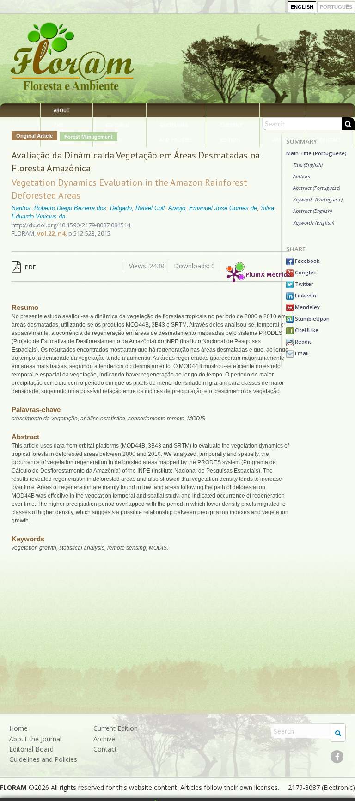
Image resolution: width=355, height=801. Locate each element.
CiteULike (306, 330)
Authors (301, 176)
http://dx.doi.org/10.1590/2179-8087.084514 (71, 225)
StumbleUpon (312, 318)
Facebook (306, 260)
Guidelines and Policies (175, 127)
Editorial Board (118, 127)
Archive (104, 738)
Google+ (305, 272)
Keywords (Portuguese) (318, 199)
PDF (30, 267)
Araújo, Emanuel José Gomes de (212, 208)
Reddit (302, 341)
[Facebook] (337, 756)
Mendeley (307, 306)
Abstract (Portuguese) (316, 187)
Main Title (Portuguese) (316, 153)
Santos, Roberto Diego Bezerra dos (59, 208)
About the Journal (64, 112)
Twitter (303, 283)
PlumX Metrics (267, 272)
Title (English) (308, 164)
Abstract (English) (312, 210)
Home (18, 728)
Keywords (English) (313, 222)
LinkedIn (305, 295)
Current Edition (231, 127)
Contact (105, 749)
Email (301, 353)
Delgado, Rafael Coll (137, 208)
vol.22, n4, (52, 233)
